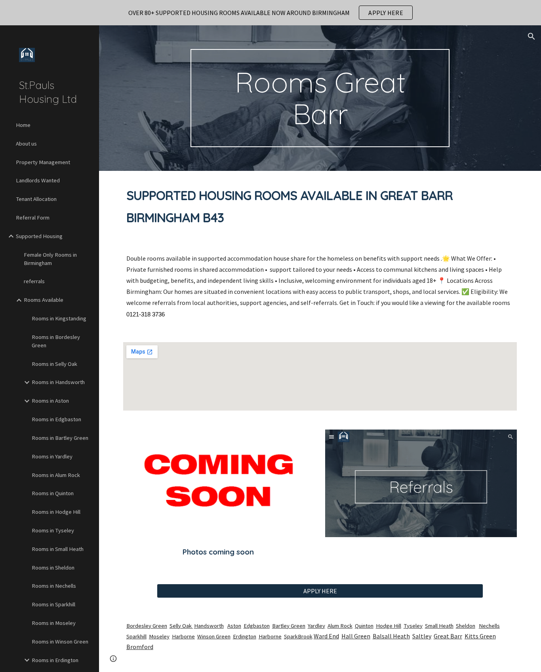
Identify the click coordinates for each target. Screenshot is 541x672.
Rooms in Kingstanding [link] (59, 318)
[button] (531, 36)
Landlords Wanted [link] (38, 180)
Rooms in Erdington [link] (55, 660)
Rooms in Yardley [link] (52, 456)
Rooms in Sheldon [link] (53, 567)
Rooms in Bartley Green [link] (60, 437)
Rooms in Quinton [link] (53, 493)
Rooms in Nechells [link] (54, 585)
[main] (320, 98)
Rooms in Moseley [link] (54, 623)
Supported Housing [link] (39, 236)
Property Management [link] (43, 162)
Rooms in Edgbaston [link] (56, 419)
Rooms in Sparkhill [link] (53, 604)
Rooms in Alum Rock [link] (56, 475)
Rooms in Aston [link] (50, 400)
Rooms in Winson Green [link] (60, 641)
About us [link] (26, 143)
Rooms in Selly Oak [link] (54, 363)
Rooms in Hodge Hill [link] (56, 511)
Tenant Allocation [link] (36, 199)
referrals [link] (34, 281)
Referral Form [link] (33, 217)
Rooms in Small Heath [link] (58, 549)
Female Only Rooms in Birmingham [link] (50, 259)
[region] (270, 12)
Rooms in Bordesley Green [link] (56, 341)
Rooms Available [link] (43, 299)
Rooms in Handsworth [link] (58, 382)
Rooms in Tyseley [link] (53, 530)
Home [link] (23, 125)
